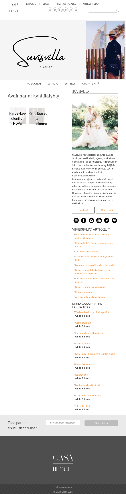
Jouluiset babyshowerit (86, 251)
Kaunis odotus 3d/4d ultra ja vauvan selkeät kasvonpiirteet (93, 271)
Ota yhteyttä (90, 83)
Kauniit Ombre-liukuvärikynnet (90, 286)
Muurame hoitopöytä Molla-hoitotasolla (94, 265)
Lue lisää (83, 210)
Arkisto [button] (53, 83)
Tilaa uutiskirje (101, 423)
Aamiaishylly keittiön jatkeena (90, 296)
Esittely (70, 83)
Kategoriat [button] (34, 83)
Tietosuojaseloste (63, 486)
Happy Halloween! (84, 292)
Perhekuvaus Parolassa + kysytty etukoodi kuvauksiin (92, 236)
